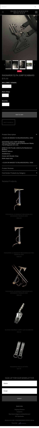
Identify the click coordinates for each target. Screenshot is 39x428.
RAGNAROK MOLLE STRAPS (19, 366)
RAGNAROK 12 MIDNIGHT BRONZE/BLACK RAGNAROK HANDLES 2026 (19, 215)
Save (20, 71)
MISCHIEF (19, 12)
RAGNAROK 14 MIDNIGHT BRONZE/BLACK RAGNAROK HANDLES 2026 (19, 292)
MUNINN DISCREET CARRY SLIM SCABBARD (19, 330)
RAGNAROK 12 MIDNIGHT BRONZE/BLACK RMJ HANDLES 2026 (19, 253)
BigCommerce (22, 423)
